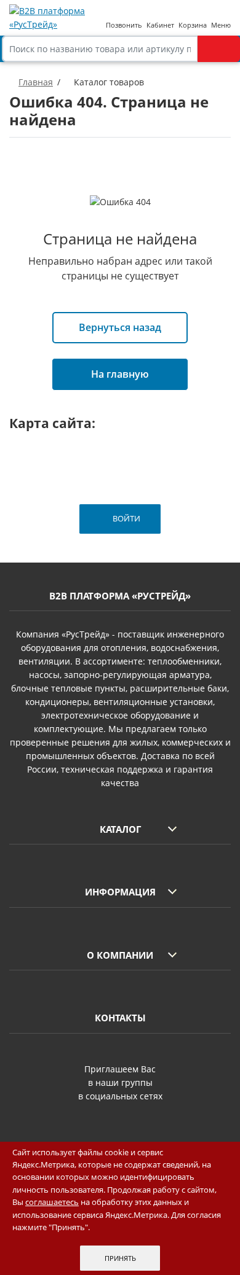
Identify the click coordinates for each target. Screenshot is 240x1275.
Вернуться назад (120, 327)
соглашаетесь (52, 1201)
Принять (120, 1258)
